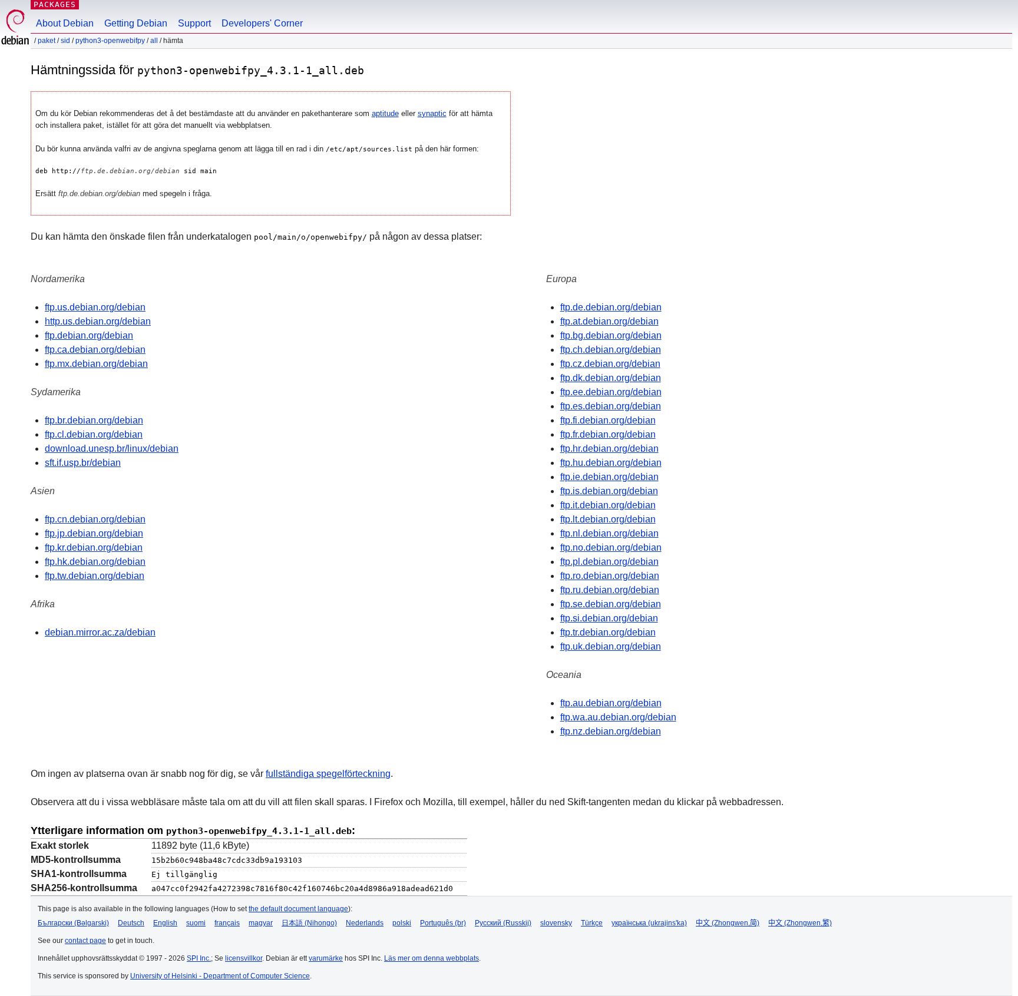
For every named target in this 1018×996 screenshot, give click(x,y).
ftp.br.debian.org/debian (94, 420)
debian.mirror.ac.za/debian (100, 632)
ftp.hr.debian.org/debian (609, 449)
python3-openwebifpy (110, 41)
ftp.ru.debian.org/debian (609, 590)
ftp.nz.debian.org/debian (610, 731)
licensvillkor (243, 958)
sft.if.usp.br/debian (83, 463)
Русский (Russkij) (503, 923)
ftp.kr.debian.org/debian (94, 547)
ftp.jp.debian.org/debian (94, 533)
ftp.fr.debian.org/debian (608, 434)
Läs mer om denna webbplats (431, 958)
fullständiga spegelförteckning (328, 774)
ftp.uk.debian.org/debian (610, 646)
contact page (85, 941)
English (165, 923)
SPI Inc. (199, 958)
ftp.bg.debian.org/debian (611, 335)
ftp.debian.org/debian (89, 335)
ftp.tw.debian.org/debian (94, 576)
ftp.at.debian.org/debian (609, 321)
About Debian (65, 23)
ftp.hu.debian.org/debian (611, 463)
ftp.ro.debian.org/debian (609, 576)
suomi (196, 923)
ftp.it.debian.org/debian (608, 505)
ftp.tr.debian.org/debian (608, 632)
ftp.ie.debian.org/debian (609, 477)
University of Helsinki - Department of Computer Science (220, 976)
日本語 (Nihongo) (309, 923)
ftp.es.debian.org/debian (610, 406)
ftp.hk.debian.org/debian (95, 562)
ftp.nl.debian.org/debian (609, 533)
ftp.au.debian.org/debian (611, 703)
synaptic (432, 113)
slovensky (556, 923)
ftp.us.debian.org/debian (95, 307)
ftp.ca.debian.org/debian (95, 350)
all (154, 41)
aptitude (385, 113)
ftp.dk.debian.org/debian (610, 378)
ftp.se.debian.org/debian (610, 604)
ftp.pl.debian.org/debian (609, 562)
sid (65, 41)
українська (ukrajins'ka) (649, 923)
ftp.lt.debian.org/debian (608, 519)
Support (194, 23)
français (227, 923)
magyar (261, 923)
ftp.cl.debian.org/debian (94, 434)
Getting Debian (135, 23)
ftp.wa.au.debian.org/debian (618, 717)
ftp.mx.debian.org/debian (96, 364)
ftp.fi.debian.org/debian (608, 420)
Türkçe (592, 923)
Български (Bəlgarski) (73, 923)
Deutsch (131, 923)
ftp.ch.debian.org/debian (610, 350)
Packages (55, 4)
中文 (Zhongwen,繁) (800, 923)
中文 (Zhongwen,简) (727, 923)
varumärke (326, 958)
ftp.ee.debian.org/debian (611, 392)
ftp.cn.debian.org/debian (95, 519)
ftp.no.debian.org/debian (611, 547)
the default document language (298, 909)
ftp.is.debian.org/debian (609, 491)
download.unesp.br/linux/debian (112, 449)
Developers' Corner (262, 23)
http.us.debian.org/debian (98, 321)
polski (401, 923)
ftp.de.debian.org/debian (611, 307)
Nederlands (365, 923)
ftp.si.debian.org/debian (609, 618)
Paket (46, 41)
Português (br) (443, 923)
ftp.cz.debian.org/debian (610, 364)
